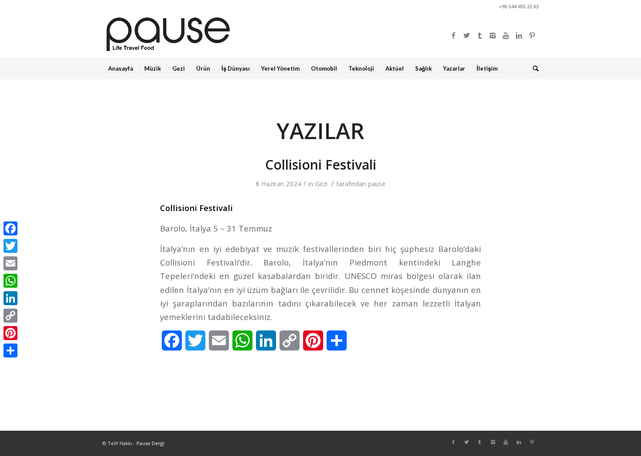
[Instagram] (492, 35)
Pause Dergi (150, 443)
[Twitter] (466, 35)
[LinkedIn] (10, 298)
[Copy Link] (10, 315)
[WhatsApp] (10, 280)
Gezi (321, 183)
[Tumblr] (479, 35)
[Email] (10, 263)
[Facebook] (453, 35)
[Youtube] (505, 35)
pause (376, 183)
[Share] (10, 350)
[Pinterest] (532, 35)
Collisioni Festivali (320, 165)
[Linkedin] (518, 35)
